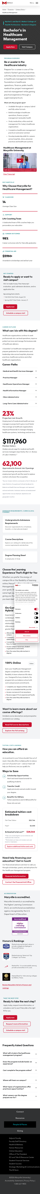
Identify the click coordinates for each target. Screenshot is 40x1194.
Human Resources (16, 1148)
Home (4, 9)
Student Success (15, 1164)
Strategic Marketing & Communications (24, 1167)
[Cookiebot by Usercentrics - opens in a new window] (32, 585)
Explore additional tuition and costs (20, 846)
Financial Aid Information (15, 876)
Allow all (27, 631)
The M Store (13, 1170)
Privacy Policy (29, 1181)
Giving (20, 1131)
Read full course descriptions (17, 725)
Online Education (16, 1151)
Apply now (10, 307)
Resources (20, 1118)
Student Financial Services (19, 1161)
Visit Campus (27, 47)
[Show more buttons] (35, 170)
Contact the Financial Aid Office (18, 882)
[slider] (20, 170)
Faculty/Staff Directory (17, 1141)
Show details (32, 627)
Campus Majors (20, 9)
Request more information (17, 1024)
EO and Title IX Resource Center (21, 1157)
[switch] (36, 613)
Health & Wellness (16, 1145)
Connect (20, 1112)
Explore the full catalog (14, 730)
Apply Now (10, 47)
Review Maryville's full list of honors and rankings (16, 986)
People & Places (20, 1124)
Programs (11, 9)
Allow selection (27, 635)
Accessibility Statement (14, 1181)
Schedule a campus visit (15, 313)
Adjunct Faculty (15, 1138)
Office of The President (18, 1154)
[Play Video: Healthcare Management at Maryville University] (20, 161)
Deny (26, 639)
